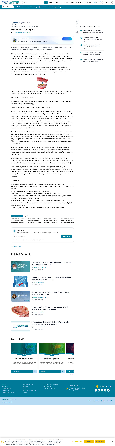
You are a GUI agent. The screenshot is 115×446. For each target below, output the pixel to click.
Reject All (89, 441)
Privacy (25, 392)
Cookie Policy (51, 444)
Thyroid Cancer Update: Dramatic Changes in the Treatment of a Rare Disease (51, 221)
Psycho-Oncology (25, 7)
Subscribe (65, 236)
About (3, 385)
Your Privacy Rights (49, 388)
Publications (72, 2)
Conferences (64, 2)
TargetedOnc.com (28, 385)
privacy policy (42, 239)
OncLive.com (5, 390)
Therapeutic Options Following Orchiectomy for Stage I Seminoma (67, 221)
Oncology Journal (16, 246)
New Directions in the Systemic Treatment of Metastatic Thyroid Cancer (17, 221)
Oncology (14, 24)
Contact (25, 388)
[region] (57, 442)
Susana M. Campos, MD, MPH (41, 297)
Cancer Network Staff (39, 282)
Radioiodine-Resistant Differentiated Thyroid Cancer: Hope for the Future (34, 221)
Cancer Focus (6, 7)
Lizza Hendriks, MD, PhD (39, 267)
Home (89, 400)
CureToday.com (6, 388)
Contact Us (110, 400)
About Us (96, 400)
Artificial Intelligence (34, 7)
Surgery (59, 7)
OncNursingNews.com (8, 392)
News (50, 2)
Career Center (43, 7)
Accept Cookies (100, 441)
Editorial (25, 386)
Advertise (4, 386)
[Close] (112, 441)
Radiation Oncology (52, 7)
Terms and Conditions (29, 390)
